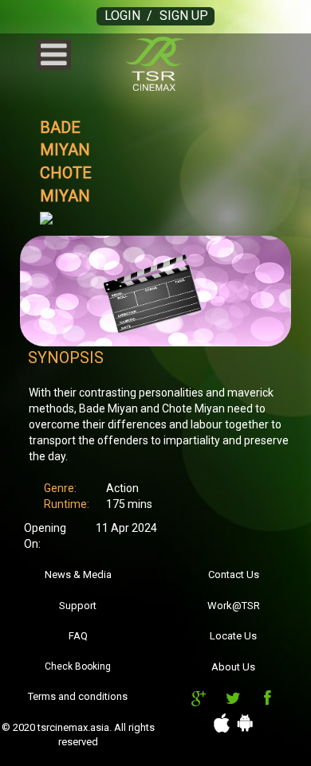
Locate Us (233, 636)
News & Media (78, 574)
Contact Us (233, 574)
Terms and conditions (78, 696)
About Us (233, 667)
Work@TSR (233, 606)
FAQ (78, 636)
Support (77, 606)
